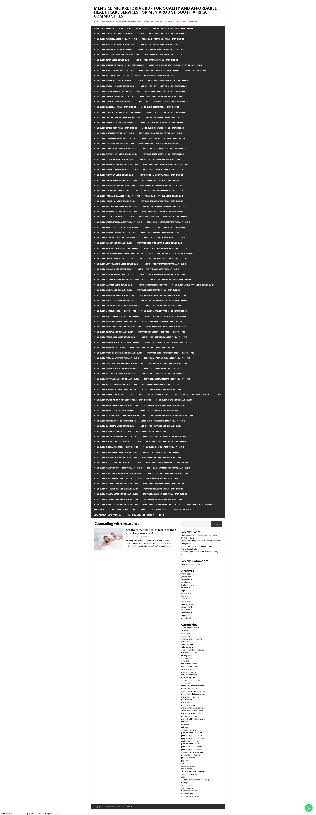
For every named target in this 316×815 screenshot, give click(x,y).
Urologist (185, 782)
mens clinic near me (189, 716)
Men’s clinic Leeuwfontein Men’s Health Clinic (171, 253)
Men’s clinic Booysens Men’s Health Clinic (114, 70)
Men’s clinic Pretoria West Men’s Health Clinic (116, 358)
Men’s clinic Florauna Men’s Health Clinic (114, 175)
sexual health (186, 768)
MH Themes (128, 807)
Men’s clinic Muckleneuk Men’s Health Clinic (166, 316)
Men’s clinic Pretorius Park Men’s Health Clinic (167, 358)
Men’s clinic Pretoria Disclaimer (109, 347)
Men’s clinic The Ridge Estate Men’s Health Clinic (117, 442)
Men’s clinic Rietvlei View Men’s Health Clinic (115, 384)
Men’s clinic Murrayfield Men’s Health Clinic (115, 321)
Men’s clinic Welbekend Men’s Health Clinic (164, 483)
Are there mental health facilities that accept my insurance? (151, 531)
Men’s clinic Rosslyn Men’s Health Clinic (158, 394)
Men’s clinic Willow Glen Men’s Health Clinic (165, 494)
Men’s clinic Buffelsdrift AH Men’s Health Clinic (164, 86)
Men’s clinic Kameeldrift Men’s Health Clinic (168, 222)
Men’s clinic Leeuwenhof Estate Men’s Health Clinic (119, 253)
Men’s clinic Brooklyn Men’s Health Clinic (168, 81)
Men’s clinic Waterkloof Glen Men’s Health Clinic (118, 468)
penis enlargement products (192, 746)
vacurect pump (187, 785)
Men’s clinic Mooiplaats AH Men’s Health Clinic (117, 306)
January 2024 (186, 607)
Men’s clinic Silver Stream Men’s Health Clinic (116, 405)
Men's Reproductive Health (192, 711)
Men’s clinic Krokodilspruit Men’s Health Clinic (160, 243)
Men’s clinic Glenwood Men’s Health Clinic (114, 185)
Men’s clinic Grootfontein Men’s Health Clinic (116, 191)
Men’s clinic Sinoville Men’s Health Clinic (160, 410)
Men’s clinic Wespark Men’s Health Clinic (163, 489)
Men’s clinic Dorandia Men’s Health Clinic (114, 143)
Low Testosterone (188, 669)
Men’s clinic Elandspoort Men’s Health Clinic (164, 149)
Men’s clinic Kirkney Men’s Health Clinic (160, 232)
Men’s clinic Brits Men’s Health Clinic (112, 75)
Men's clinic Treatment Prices (193, 691)
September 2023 (188, 615)
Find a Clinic (142, 28)
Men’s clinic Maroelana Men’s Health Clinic (171, 279)
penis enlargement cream (191, 735)
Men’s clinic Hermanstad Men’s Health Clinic (115, 211)
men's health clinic (188, 705)
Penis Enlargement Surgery (192, 752)
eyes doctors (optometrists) (192, 650)
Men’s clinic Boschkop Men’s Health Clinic (159, 70)
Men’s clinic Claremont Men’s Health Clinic (161, 96)
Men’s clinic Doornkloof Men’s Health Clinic (115, 138)
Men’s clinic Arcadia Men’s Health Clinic (113, 49)
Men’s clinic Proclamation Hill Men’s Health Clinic (118, 363)
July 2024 (184, 596)
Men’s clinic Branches (195, 70)
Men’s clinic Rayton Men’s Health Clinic (162, 368)
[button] (309, 808)
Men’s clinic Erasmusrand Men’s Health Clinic (116, 170)
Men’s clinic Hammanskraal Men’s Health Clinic (117, 196)
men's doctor (186, 699)
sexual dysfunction (188, 766)
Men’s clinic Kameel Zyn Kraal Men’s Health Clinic (118, 222)
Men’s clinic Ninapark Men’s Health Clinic (166, 327)
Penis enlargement (188, 730)
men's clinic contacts (189, 688)
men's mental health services (193, 708)
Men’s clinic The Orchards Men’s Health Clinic (165, 436)
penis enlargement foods (191, 741)
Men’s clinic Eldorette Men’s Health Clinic (163, 154)
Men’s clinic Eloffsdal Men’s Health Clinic (114, 159)
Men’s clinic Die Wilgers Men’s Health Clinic (163, 128)
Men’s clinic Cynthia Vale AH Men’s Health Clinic (117, 117)
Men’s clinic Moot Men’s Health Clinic (163, 306)
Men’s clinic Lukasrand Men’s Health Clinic (165, 264)
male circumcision (188, 672)
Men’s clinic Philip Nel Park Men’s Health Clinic (164, 337)
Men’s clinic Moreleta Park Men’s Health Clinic (164, 311)
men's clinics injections (190, 697)
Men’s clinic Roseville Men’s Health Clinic (114, 394)
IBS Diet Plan (186, 658)
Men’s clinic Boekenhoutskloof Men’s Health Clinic (119, 65)
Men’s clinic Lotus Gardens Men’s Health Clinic (116, 264)
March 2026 (186, 574)
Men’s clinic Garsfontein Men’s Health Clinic (115, 180)
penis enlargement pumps (191, 749)
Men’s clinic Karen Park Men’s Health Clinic (166, 227)
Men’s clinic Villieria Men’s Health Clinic (161, 457)
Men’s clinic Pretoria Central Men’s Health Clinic (169, 342)
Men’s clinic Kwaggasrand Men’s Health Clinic (116, 248)
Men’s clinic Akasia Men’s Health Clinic (168, 34)
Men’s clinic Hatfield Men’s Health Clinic (164, 196)
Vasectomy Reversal (189, 791)
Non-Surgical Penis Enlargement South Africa (199, 535)
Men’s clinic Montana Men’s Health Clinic (114, 295)
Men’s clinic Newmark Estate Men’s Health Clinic (117, 327)
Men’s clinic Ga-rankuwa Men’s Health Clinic (161, 175)
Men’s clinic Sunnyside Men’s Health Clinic (161, 426)
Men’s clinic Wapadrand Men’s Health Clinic (167, 462)
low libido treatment (189, 663)
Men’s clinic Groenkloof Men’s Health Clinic (161, 185)
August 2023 (186, 618)
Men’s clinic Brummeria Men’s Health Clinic (115, 86)
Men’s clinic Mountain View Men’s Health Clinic (117, 316)
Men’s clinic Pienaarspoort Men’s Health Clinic (117, 342)
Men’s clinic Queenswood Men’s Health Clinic (116, 368)
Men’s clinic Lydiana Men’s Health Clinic (113, 269)
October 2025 (186, 582)
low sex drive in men (189, 666)
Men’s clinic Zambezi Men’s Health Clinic (162, 504)
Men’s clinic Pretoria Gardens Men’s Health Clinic (118, 353)
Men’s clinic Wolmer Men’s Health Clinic (162, 499)
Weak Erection (187, 793)
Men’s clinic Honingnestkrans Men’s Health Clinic (163, 217)
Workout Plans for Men (190, 796)
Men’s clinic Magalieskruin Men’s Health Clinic (162, 274)
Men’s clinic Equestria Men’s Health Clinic (160, 159)
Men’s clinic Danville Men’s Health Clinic (165, 117)
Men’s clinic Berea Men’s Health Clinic (112, 60)
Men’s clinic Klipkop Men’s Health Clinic (113, 243)
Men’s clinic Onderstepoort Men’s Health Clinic (161, 332)
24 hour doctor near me (190, 628)
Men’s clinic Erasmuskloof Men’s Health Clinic (165, 164)
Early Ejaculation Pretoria (153, 509)
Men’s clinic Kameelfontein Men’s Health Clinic (117, 227)
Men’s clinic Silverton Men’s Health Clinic (114, 410)
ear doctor (185, 641)
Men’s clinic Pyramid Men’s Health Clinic (167, 363)
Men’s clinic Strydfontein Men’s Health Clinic (163, 421)
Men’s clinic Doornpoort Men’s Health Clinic (164, 138)
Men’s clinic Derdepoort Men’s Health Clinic (115, 128)
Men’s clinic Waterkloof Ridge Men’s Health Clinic (118, 473)
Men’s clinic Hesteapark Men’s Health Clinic (163, 211)
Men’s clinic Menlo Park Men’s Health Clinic (193, 285)
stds (183, 777)
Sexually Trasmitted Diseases (193, 771)
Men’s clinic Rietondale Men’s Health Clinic (163, 374)
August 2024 (186, 593)
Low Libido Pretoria (181, 509)
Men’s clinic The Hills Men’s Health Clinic (156, 431)
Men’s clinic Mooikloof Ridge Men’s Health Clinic (164, 300)
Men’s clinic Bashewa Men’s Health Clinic (164, 54)
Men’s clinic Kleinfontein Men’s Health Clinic (116, 238)
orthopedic (185, 724)
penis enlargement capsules (192, 733)
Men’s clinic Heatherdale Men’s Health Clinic (116, 206)
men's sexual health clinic (191, 713)
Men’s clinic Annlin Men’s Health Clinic (159, 44)
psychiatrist (185, 760)
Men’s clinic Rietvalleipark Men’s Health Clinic (116, 379)
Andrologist (185, 633)
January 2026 (186, 576)
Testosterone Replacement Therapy (195, 780)
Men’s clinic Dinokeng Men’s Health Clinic (114, 133)
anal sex (184, 630)
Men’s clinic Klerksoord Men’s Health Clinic (164, 238)
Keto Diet (185, 661)
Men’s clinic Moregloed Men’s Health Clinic (115, 311)
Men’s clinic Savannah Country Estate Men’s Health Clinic (122, 400)
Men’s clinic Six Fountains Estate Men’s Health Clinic (119, 415)
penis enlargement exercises (192, 738)
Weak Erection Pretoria (123, 509)
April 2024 (185, 599)
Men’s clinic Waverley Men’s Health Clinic (158, 478)
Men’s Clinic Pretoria (104, 28)
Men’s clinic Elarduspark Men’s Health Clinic (115, 154)
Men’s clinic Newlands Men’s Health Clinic (162, 321)
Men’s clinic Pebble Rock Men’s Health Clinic (115, 337)
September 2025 (188, 585)
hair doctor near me (189, 653)
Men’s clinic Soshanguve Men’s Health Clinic (171, 415)
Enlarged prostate (188, 647)
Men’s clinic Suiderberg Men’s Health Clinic (115, 426)
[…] (170, 546)
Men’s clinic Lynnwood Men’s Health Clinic (158, 269)
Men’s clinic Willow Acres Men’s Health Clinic (116, 494)
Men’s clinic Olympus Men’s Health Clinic (113, 332)
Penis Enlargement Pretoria (140, 515)
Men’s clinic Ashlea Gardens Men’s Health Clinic (161, 49)
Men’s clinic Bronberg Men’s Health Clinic (155, 75)
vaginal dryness (187, 788)
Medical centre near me (190, 680)
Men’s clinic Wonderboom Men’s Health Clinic (116, 504)
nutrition (184, 721)
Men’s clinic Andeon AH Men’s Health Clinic (115, 44)
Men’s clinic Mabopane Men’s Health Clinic (114, 274)
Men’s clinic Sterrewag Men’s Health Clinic (115, 421)
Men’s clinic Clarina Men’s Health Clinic (113, 102)
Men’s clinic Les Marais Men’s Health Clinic (173, 28)
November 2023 (187, 612)
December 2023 (187, 610)
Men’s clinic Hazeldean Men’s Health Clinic (114, 201)
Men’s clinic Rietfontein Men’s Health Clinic (115, 374)
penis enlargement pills (190, 744)
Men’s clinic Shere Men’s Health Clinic (174, 400)
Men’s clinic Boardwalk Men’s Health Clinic (157, 60)
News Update (100, 509)
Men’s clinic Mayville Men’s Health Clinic (113, 285)
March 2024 (186, 601)
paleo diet (185, 727)
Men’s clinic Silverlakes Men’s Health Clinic (164, 405)
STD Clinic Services (188, 538)
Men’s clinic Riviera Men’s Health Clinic (161, 384)
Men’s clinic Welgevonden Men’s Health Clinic (116, 489)
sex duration (186, 763)
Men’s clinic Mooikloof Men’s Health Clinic (115, 300)
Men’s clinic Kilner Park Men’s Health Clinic (115, 232)
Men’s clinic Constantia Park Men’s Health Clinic (118, 112)
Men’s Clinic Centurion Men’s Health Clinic (166, 91)
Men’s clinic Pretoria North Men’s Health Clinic (170, 353)
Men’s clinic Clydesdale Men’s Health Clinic (115, 107)
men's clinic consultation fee (192, 686)
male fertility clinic (188, 677)
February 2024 (187, 604)
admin (145, 537)
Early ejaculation (187, 644)
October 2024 (186, 587)
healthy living (186, 655)
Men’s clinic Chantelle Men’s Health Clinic (114, 96)
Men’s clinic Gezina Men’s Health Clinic (161, 180)
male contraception (189, 675)
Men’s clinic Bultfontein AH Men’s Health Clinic (117, 91)
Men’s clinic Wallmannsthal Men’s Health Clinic (117, 462)
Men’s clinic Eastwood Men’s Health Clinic (160, 143)
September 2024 (188, 590)
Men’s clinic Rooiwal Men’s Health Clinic (161, 389)
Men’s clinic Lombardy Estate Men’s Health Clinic (164, 259)
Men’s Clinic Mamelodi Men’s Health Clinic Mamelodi (119, 279)
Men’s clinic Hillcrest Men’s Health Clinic (114, 217)
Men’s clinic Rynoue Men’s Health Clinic (202, 394)
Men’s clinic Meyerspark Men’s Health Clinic (158, 290)
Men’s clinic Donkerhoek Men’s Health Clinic (160, 133)
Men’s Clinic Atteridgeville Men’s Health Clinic (116, 54)
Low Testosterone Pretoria (107, 515)
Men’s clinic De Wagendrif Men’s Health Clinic (162, 122)
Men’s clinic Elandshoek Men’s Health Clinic (115, 149)
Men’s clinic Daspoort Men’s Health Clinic (114, 122)
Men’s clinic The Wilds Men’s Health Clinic (166, 442)
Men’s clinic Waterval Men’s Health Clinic (168, 473)
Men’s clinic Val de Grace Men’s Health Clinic (115, 457)
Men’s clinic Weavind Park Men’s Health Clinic (116, 483)
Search (216, 524)
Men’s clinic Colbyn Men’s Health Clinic (160, 107)
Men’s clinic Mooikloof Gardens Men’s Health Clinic (119, 34)
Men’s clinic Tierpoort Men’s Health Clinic (163, 447)
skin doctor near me (189, 774)
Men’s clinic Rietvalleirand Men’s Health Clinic (167, 379)
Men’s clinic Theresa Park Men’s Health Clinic (116, 447)
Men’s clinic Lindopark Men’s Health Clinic (114, 259)
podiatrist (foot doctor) (190, 755)
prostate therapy (188, 757)
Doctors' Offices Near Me (191, 639)
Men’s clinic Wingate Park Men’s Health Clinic (116, 499)
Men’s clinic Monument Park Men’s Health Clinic (162, 295)
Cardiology (185, 636)
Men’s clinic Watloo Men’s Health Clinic (113, 478)
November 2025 (187, 579)
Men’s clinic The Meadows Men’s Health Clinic (116, 436)
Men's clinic (185, 683)
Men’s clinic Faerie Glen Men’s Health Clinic (164, 170)
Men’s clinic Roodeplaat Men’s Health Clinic (115, 389)
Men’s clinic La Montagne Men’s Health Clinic (166, 248)
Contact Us (125, 28)
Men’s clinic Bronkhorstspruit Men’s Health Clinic (118, 81)
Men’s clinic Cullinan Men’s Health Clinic (167, 112)
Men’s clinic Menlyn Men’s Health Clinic (113, 290)
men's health (186, 702)
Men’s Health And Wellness (200, 504)
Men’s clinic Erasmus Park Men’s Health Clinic (116, 164)
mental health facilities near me (193, 719)
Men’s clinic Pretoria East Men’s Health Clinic (152, 347)
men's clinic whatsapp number (193, 694)
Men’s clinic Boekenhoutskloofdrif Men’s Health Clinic (175, 65)
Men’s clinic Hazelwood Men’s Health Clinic (161, 201)
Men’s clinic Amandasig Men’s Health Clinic (163, 39)
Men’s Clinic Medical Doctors (152, 285)
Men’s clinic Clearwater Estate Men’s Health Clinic (163, 102)
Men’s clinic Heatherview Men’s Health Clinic (164, 206)
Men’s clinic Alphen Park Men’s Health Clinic (115, 39)
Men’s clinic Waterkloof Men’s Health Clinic (168, 468)
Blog (161, 515)
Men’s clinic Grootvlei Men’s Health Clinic (164, 191)
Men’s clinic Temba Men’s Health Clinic (112, 431)
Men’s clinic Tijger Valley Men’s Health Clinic (116, 452)
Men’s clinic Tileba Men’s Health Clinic (161, 452)
